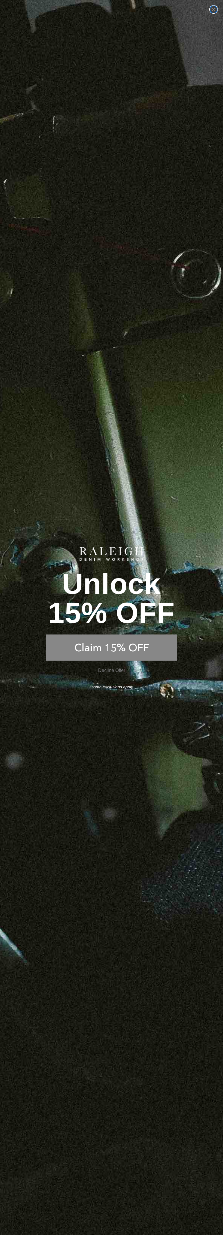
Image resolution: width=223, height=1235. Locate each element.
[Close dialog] (213, 9)
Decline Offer (111, 670)
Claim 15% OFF (111, 647)
